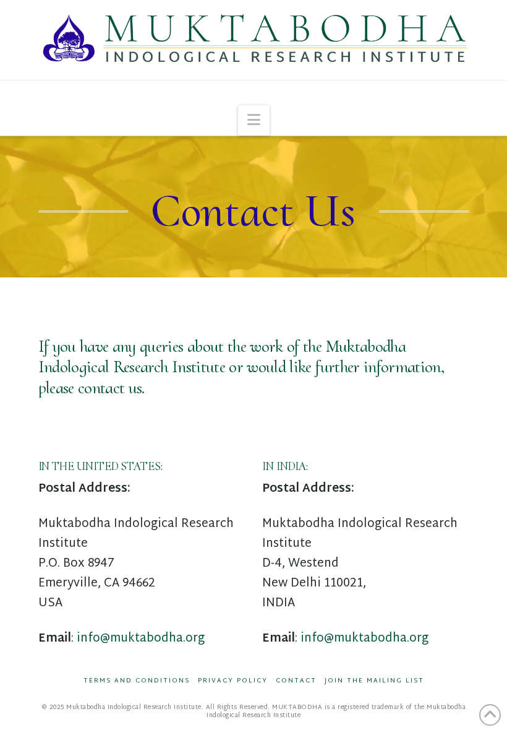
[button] (254, 120)
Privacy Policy (233, 681)
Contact (296, 681)
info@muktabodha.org (141, 639)
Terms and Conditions (136, 681)
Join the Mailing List (374, 681)
